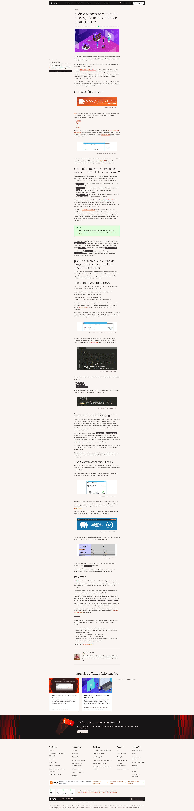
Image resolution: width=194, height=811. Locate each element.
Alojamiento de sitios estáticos (133, 782)
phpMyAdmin (78, 508)
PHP (77, 125)
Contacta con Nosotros (136, 758)
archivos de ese (78, 442)
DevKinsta (87, 232)
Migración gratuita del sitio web (102, 750)
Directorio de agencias (99, 763)
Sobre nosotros (137, 750)
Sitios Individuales (77, 769)
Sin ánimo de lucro (77, 772)
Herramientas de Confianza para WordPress (102, 768)
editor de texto (94, 342)
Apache (78, 121)
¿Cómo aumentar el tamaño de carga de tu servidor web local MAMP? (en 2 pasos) (60, 67)
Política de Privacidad (94, 792)
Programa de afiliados (99, 753)
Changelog (120, 757)
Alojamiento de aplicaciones (97, 782)
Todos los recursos (122, 769)
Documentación (122, 760)
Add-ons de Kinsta (54, 766)
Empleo (134, 753)
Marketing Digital (131, 679)
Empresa (75, 753)
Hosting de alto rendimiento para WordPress (64, 697)
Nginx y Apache (105, 135)
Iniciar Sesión (127, 3)
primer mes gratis (88, 644)
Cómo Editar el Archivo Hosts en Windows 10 (96, 697)
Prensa (134, 771)
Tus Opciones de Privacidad (109, 792)
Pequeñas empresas (78, 760)
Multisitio (75, 776)
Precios (51, 750)
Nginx (78, 123)
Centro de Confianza (82, 792)
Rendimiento (53, 762)
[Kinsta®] (54, 3)
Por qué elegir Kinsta (138, 762)
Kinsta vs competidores (121, 765)
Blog (118, 750)
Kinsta (83, 653)
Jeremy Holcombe (79, 26)
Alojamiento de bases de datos (116, 782)
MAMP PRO (103, 161)
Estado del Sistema (55, 774)
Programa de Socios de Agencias (102, 760)
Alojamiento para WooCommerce (77, 765)
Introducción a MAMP (55, 62)
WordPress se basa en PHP (88, 70)
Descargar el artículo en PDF (60, 71)
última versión (83, 307)
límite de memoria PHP (88, 210)
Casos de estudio (122, 753)
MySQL (78, 127)
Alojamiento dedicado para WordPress (57, 770)
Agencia (74, 750)
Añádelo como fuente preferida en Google (109, 26)
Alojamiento (119, 679)
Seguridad (52, 759)
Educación (75, 757)
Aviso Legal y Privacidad (136, 775)
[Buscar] (120, 3)
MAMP (76, 9)
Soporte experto (98, 757)
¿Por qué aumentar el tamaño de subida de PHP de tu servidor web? (60, 64)
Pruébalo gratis (138, 3)
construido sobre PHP (106, 200)
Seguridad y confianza (135, 767)
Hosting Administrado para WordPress (57, 754)
